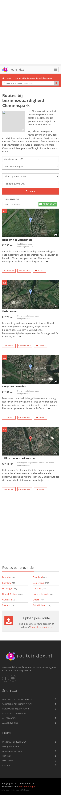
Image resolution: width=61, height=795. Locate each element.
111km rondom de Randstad (19, 458)
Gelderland (41, 582)
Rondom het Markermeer (17, 239)
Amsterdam (8, 489)
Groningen (9, 588)
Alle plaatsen (9, 718)
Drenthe (8, 577)
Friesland (8, 582)
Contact (6, 756)
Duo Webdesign (27, 786)
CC (22, 790)
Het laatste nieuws (12, 751)
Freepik (27, 790)
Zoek (32, 191)
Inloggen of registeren (14, 742)
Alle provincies (10, 723)
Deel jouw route (10, 746)
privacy (6, 765)
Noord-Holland (24, 346)
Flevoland (39, 577)
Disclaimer (7, 760)
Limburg (39, 588)
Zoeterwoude (9, 271)
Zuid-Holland (24, 271)
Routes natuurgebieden (14, 713)
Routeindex (17, 69)
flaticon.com (16, 790)
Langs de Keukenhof (14, 386)
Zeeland (8, 605)
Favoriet (40, 271)
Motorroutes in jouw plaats (17, 699)
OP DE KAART (49, 204)
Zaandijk (9, 418)
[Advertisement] (30, 32)
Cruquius (9, 346)
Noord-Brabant (12, 594)
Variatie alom (10, 311)
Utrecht (38, 599)
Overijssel (9, 599)
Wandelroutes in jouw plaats (17, 704)
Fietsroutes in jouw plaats (15, 708)
